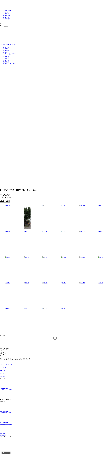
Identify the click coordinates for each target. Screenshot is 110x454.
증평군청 (2, 376)
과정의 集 (6, 52)
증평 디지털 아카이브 (6, 364)
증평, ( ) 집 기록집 (9, 54)
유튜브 (2, 373)
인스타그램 (3, 367)
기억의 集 (6, 48)
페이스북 (2, 370)
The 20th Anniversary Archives (8, 44)
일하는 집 (6, 50)
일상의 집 (6, 47)
